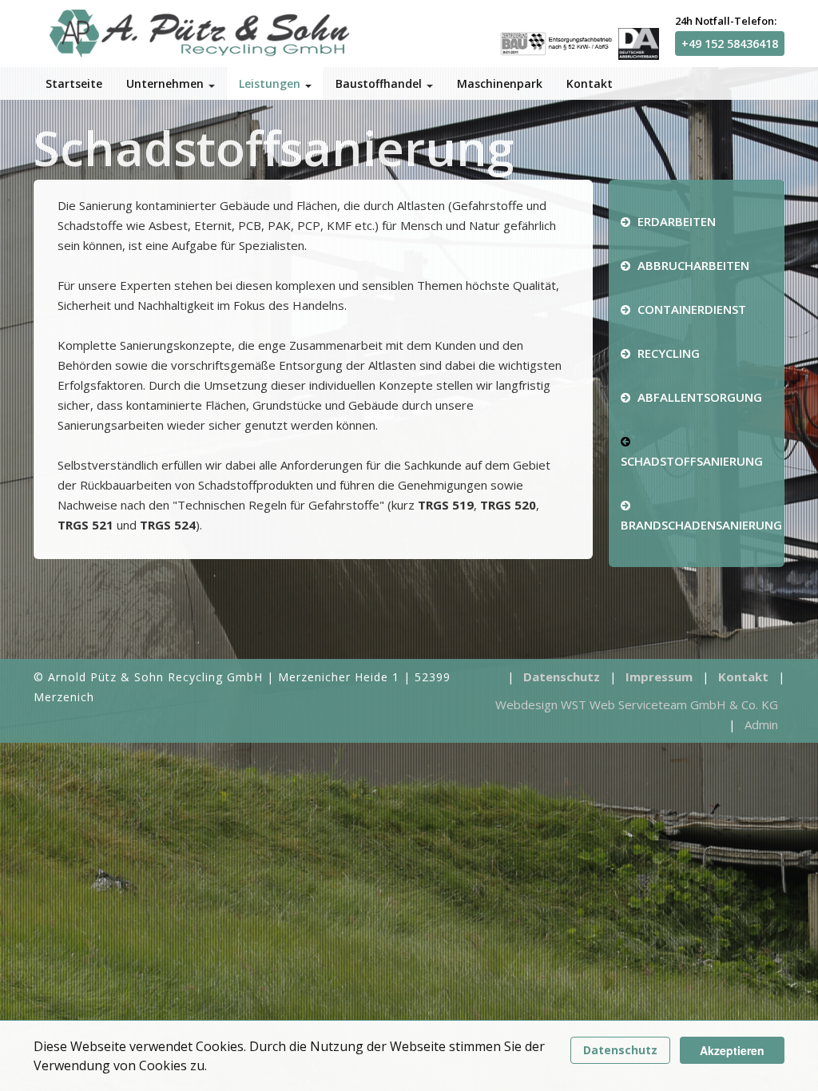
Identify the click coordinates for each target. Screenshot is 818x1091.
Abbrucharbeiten (691, 265)
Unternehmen (166, 83)
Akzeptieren (732, 1050)
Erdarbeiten (675, 221)
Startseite (74, 83)
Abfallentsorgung (698, 397)
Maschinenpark (499, 83)
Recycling (667, 353)
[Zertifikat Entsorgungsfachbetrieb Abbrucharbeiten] (579, 42)
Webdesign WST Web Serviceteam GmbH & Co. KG (636, 704)
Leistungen (271, 83)
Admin (761, 724)
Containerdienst (690, 309)
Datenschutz (620, 1049)
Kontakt (589, 83)
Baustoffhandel (380, 83)
